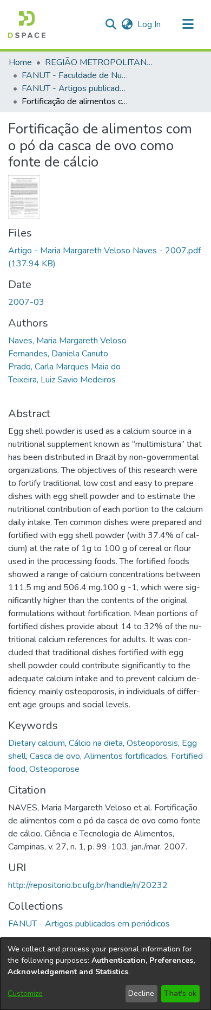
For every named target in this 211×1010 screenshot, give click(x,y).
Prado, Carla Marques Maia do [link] (64, 367)
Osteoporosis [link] (152, 743)
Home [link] (20, 62)
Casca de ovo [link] (55, 756)
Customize (25, 993)
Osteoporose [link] (54, 769)
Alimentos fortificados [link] (125, 756)
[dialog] (105, 974)
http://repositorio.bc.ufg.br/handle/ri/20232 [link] (88, 885)
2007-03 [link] (26, 302)
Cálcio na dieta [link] (96, 743)
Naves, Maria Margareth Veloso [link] (67, 341)
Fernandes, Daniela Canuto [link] (58, 354)
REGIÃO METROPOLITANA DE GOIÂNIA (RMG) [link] (99, 62)
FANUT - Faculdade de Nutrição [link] (76, 75)
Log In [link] (149, 24)
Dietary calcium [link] (36, 743)
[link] (89, 924)
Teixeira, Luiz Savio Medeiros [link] (62, 380)
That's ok (180, 993)
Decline (141, 993)
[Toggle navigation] (188, 24)
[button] (26, 24)
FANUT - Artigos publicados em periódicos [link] (76, 88)
